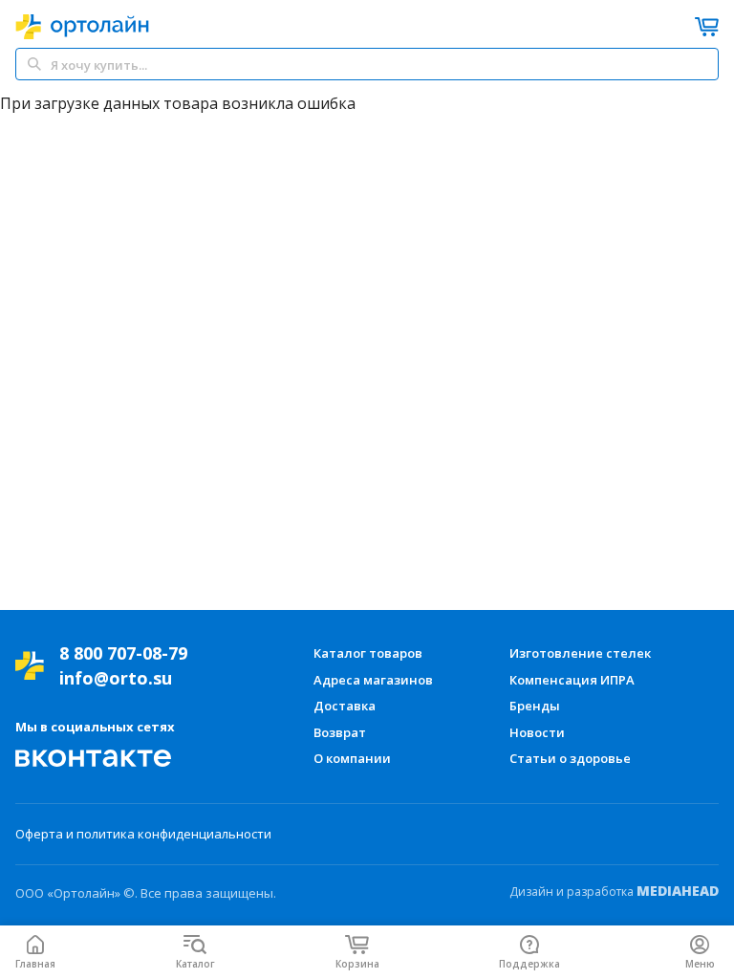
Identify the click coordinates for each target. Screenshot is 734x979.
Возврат (339, 732)
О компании (352, 758)
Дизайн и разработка (614, 891)
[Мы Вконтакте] (93, 758)
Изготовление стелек (580, 653)
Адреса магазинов (373, 679)
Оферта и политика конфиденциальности (143, 833)
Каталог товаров (367, 653)
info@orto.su (115, 677)
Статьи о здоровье (570, 758)
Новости (537, 732)
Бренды (534, 705)
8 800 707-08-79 (123, 653)
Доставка (344, 705)
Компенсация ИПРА (572, 679)
